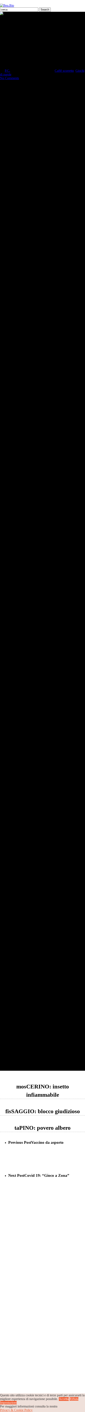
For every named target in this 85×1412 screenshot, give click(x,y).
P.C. (7, 70)
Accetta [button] (64, 1399)
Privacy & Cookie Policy (16, 1410)
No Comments (9, 78)
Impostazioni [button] (8, 1402)
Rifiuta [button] (74, 1399)
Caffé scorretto (64, 70)
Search (45, 9)
